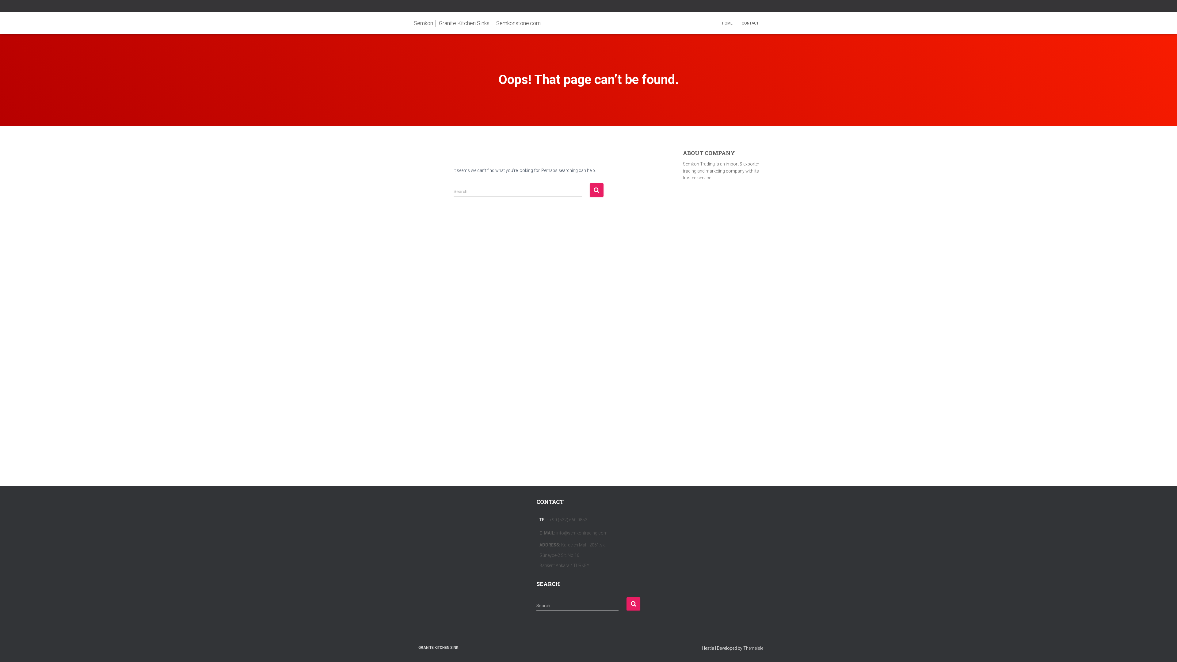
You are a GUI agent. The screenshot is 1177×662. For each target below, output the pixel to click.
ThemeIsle (753, 648)
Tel (543, 519)
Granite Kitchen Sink (438, 647)
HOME (727, 23)
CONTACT (750, 23)
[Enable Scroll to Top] (1165, 649)
